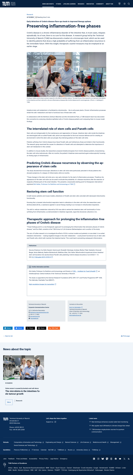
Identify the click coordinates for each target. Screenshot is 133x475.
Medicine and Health (100, 442)
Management (114, 442)
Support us (50, 422)
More (9, 402)
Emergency (63, 459)
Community (100, 4)
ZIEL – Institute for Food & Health (84, 271)
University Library (82, 450)
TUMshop (95, 450)
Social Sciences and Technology (24, 445)
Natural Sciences (71, 442)
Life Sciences (84, 442)
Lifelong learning (69, 4)
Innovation (90, 4)
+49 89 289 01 (19, 427)
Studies (58, 4)
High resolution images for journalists (41, 284)
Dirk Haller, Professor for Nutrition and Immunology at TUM (53, 184)
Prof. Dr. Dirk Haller (75, 307)
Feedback (11, 459)
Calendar (44, 450)
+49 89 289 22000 (19, 430)
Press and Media (21, 459)
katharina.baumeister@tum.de (39, 312)
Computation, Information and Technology (28, 442)
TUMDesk (61, 450)
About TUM (109, 4)
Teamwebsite (34, 318)
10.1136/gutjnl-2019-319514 (41, 257)
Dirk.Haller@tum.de (75, 315)
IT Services (35, 450)
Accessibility (33, 459)
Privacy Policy (43, 459)
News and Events (48, 4)
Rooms (70, 450)
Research (81, 4)
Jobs (4, 459)
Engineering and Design (54, 442)
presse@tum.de (35, 316)
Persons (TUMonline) (21, 450)
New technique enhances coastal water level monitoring (110, 422)
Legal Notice (54, 459)
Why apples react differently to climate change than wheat (111, 426)
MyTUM (51, 450)
